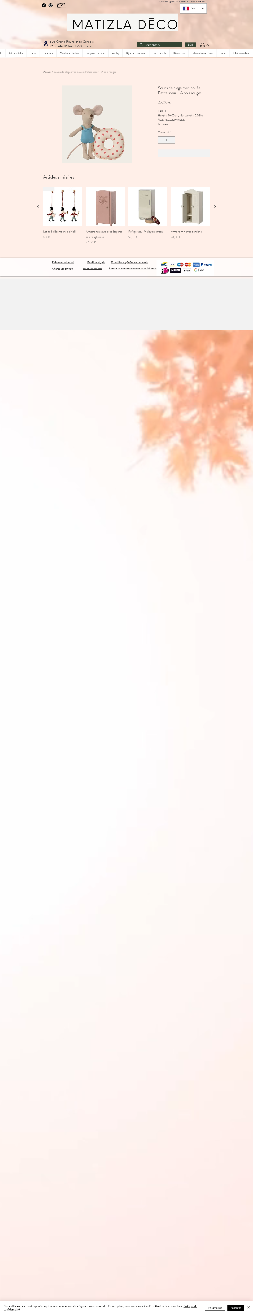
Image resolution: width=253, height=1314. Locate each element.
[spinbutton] (167, 140)
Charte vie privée (62, 268)
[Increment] (172, 140)
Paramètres (215, 1308)
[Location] (46, 43)
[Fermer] (248, 1307)
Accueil (47, 72)
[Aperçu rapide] (105, 206)
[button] (205, 44)
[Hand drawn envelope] (61, 5)
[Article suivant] (215, 206)
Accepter (236, 1308)
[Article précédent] (38, 206)
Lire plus (163, 124)
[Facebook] (44, 5)
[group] (126, 218)
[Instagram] (51, 5)
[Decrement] (161, 140)
